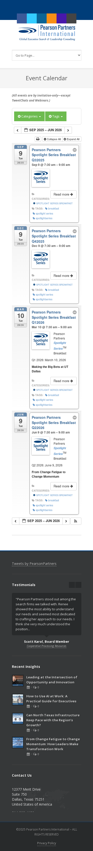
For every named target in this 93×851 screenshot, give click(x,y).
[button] (76, 521)
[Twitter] (32, 18)
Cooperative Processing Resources (46, 646)
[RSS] (52, 18)
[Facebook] (22, 18)
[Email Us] (71, 18)
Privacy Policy (46, 843)
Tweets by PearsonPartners (34, 563)
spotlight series (44, 213)
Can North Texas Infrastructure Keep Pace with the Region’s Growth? (53, 720)
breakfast (53, 208)
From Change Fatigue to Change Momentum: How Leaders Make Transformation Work (53, 744)
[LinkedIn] (42, 18)
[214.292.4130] (61, 18)
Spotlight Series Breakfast (54, 203)
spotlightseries (44, 218)
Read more (62, 194)
